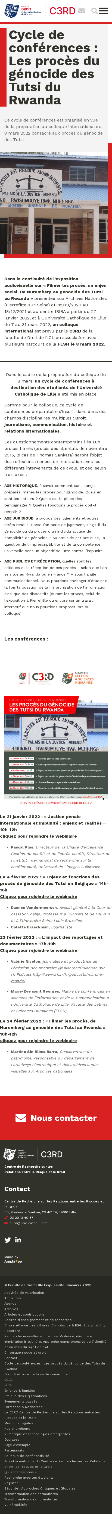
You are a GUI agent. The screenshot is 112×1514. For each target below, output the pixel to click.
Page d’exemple (17, 1445)
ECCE (8, 1380)
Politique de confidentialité (26, 1456)
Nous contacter (64, 1118)
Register (11, 1483)
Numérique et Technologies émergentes (37, 1434)
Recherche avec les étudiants (29, 1477)
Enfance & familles (19, 1390)
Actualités (12, 1298)
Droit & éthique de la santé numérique (36, 1374)
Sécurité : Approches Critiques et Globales (40, 1488)
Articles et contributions (24, 1314)
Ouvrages (11, 1439)
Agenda (10, 1303)
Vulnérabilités (15, 1505)
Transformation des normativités (31, 1494)
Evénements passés (21, 1401)
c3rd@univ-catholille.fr (28, 1223)
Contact (10, 1358)
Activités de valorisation (24, 1293)
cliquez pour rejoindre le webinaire (38, 836)
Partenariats (14, 1450)
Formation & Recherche (23, 1407)
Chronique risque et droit (25, 1352)
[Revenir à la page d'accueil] (39, 17)
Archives (11, 1309)
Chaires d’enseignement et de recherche (38, 1320)
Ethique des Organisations (25, 1396)
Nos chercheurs (17, 1429)
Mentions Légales (18, 1423)
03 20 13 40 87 (21, 1218)
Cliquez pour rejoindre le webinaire (38, 896)
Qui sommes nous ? (20, 1472)
